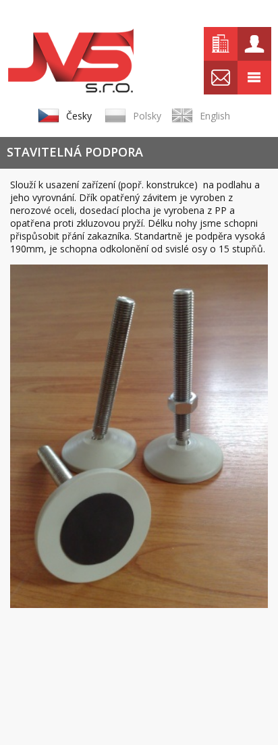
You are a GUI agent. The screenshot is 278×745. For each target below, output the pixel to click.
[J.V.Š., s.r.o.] (70, 60)
